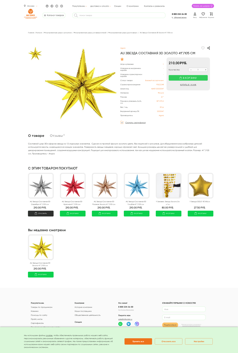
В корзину (74, 213)
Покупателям (78, 6)
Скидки (117, 6)
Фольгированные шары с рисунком (58, 32)
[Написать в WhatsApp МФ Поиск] (120, 324)
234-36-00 (179, 14)
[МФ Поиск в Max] (61, 6)
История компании (83, 307)
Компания (79, 303)
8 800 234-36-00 (125, 307)
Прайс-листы (36, 319)
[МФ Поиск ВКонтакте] (47, 6)
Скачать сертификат (135, 122)
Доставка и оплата (99, 6)
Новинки (34, 311)
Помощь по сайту (39, 315)
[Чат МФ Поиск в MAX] (137, 324)
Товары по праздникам (41, 307)
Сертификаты (37, 323)
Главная (31, 32)
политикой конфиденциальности (191, 325)
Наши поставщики (83, 311)
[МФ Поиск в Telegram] (52, 6)
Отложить (42, 213)
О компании (133, 6)
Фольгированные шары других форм (123, 32)
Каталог (39, 32)
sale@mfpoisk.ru (125, 319)
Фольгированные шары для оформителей (90, 32)
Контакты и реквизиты (154, 6)
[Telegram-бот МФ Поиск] (129, 324)
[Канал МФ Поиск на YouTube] (56, 6)
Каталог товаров (55, 15)
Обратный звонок (180, 17)
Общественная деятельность (87, 315)
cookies (49, 335)
